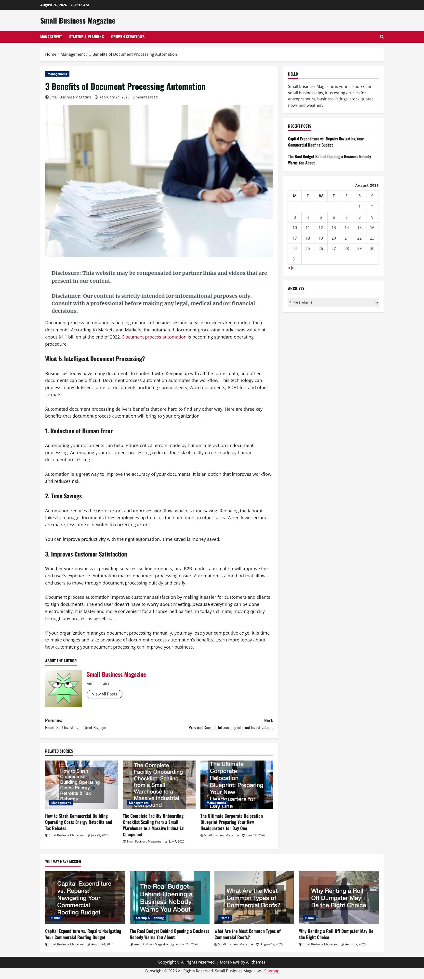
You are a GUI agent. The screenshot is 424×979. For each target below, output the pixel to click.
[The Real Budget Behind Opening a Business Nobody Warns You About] (170, 898)
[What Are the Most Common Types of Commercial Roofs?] (254, 898)
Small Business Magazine (77, 20)
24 (294, 248)
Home (55, 918)
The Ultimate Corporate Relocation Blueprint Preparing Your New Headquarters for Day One (231, 822)
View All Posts (104, 694)
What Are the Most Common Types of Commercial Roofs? (247, 934)
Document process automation (154, 337)
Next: (231, 724)
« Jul (291, 267)
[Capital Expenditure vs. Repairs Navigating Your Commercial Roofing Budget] (85, 898)
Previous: (75, 724)
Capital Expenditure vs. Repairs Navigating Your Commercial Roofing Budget (326, 142)
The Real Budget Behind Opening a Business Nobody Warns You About (169, 934)
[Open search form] (382, 36)
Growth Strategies (128, 37)
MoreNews (230, 962)
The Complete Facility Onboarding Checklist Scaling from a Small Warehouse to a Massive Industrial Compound (154, 825)
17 (294, 238)
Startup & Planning (86, 37)
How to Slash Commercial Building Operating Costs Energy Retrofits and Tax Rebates (78, 822)
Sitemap (271, 971)
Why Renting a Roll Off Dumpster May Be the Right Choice (336, 934)
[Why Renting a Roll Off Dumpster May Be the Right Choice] (339, 898)
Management (51, 37)
